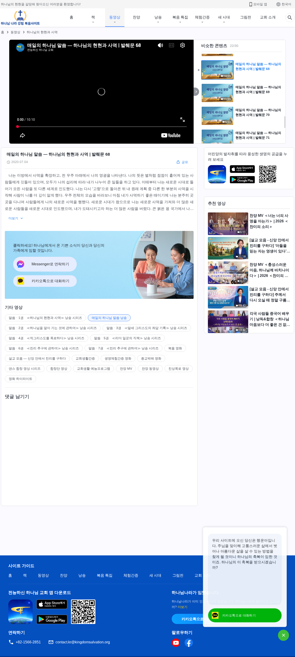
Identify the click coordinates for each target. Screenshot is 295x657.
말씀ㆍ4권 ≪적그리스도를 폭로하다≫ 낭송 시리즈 (46, 338)
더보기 (182, 607)
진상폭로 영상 (178, 368)
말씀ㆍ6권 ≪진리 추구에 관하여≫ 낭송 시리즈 (44, 348)
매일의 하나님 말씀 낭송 (109, 318)
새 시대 (224, 17)
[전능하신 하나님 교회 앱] (217, 174)
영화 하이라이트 (20, 379)
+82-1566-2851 (28, 642)
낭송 (158, 17)
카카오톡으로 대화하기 (200, 619)
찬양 (136, 17)
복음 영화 (175, 348)
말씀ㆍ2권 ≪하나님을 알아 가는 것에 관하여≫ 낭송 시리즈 (53, 328)
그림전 (245, 17)
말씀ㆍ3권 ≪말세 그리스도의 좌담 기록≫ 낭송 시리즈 (146, 328)
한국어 (286, 4)
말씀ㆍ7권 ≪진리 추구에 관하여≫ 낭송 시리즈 (123, 348)
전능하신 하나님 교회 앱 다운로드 (39, 592)
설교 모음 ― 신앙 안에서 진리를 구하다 (37, 358)
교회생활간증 (85, 358)
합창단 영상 (58, 368)
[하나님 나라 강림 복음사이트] (20, 17)
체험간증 (202, 17)
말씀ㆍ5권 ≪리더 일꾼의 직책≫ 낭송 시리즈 (127, 338)
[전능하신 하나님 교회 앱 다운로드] (20, 611)
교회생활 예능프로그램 (93, 368)
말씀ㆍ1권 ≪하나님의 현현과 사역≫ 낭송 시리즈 (45, 318)
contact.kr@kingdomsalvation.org (83, 642)
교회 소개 (268, 17)
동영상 (114, 17)
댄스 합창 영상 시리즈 (25, 368)
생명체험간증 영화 (118, 358)
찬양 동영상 (150, 368)
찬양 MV (126, 368)
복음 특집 (180, 17)
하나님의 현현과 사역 (42, 32)
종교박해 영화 (151, 358)
